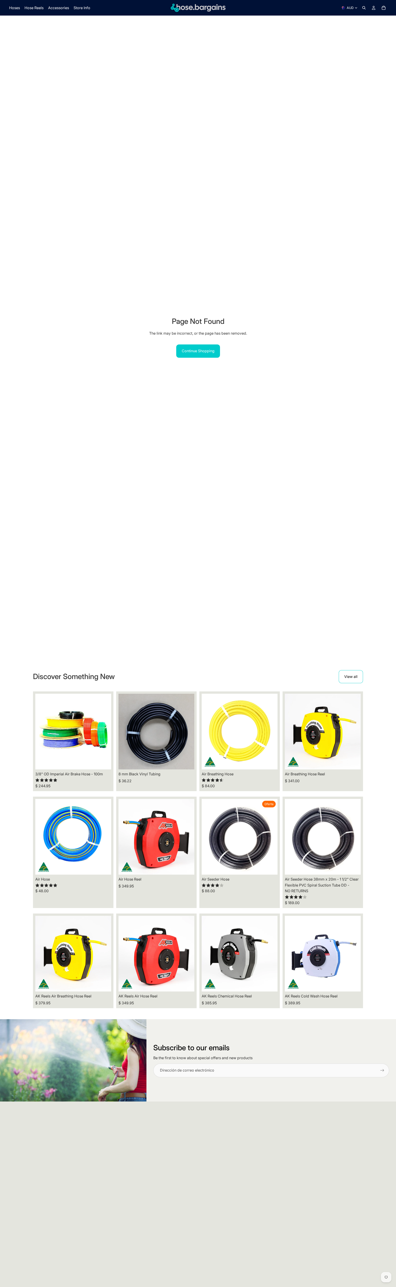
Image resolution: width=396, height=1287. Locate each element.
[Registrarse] (382, 1070)
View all (351, 676)
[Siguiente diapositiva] (104, 732)
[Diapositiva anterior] (42, 732)
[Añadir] (353, 867)
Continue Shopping (198, 351)
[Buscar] (364, 8)
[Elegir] (104, 762)
